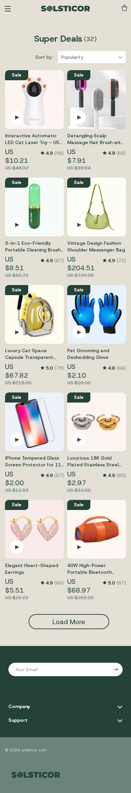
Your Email (26, 669)
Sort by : (44, 57)
